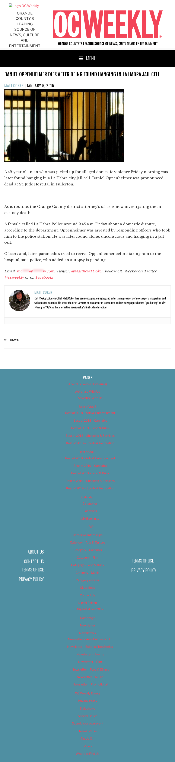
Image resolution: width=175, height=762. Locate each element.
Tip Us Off (87, 738)
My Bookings (90, 518)
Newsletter (87, 625)
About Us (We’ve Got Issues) (87, 384)
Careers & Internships (87, 535)
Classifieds (87, 587)
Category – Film (87, 557)
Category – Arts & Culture (87, 542)
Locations (90, 511)
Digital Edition (87, 602)
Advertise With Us (87, 391)
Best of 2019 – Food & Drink (90, 473)
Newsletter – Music (90, 677)
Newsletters (87, 633)
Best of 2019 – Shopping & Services (90, 481)
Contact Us (34, 561)
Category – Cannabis (87, 550)
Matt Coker (14, 85)
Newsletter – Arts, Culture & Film (90, 639)
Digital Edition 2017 (90, 609)
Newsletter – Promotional (90, 684)
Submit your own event (87, 723)
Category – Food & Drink (87, 565)
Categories (90, 503)
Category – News (87, 580)
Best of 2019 (87, 452)
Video (88, 746)
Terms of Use (32, 569)
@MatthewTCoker (87, 271)
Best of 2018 (87, 406)
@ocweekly (14, 277)
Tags (90, 526)
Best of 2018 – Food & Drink (90, 428)
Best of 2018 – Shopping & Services (90, 435)
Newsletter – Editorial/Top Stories (90, 646)
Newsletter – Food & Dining (90, 669)
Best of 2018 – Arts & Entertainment (90, 413)
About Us (36, 551)
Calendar (87, 497)
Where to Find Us (87, 753)
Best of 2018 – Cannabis (90, 420)
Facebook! (44, 277)
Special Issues (87, 716)
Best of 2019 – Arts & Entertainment (90, 458)
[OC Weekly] (24, 6)
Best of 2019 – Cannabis (90, 465)
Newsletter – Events (90, 654)
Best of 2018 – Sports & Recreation (90, 443)
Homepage (87, 618)
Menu (91, 58)
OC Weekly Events (87, 693)
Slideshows (87, 708)
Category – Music (87, 572)
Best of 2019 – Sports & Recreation (90, 488)
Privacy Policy (31, 579)
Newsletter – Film (90, 662)
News (14, 339)
